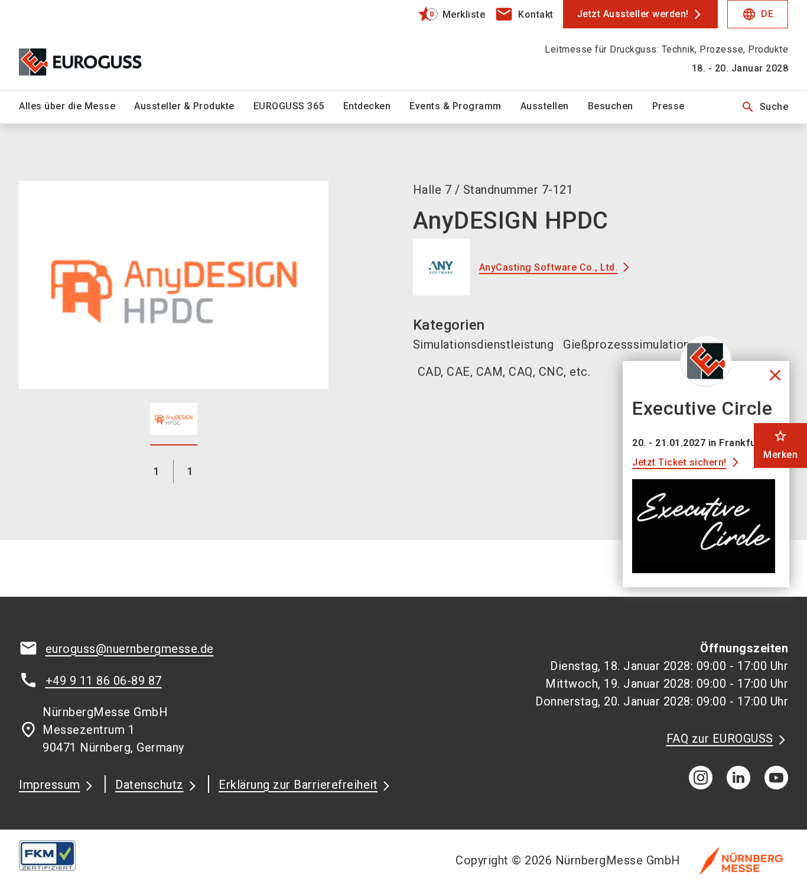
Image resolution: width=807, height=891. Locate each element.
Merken (780, 444)
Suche (765, 107)
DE (757, 14)
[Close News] (706, 361)
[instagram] (700, 777)
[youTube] (776, 777)
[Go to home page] (108, 45)
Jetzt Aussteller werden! (633, 13)
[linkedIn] (738, 777)
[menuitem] (76, 107)
